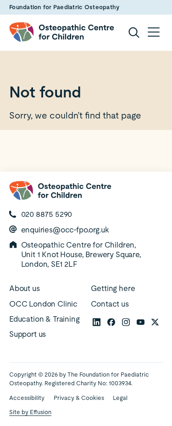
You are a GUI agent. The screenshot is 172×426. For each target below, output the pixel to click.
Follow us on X (155, 321)
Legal (120, 397)
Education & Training (44, 319)
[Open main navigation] (153, 32)
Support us (27, 334)
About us (24, 288)
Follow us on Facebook (111, 321)
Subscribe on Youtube (140, 321)
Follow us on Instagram (125, 321)
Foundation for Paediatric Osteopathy (64, 7)
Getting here (113, 288)
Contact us (110, 303)
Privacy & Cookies (79, 397)
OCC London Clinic (43, 303)
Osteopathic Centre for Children (61, 32)
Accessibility (26, 397)
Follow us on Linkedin (96, 321)
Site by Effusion (30, 412)
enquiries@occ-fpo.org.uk (65, 229)
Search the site (133, 32)
